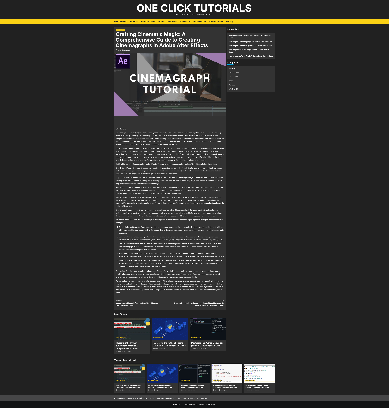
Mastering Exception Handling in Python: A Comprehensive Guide (249, 51)
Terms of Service (215, 21)
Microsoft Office (148, 21)
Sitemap (229, 21)
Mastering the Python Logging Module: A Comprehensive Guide (251, 42)
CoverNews (201, 404)
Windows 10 (185, 21)
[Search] (273, 21)
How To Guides (121, 21)
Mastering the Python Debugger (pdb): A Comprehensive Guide (250, 46)
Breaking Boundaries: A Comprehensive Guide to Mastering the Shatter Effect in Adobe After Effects (199, 303)
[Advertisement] (170, 122)
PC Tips (161, 21)
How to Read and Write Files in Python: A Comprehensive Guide (251, 56)
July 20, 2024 (224, 390)
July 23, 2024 (127, 351)
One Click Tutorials (194, 8)
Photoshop (172, 21)
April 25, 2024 (127, 50)
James (119, 50)
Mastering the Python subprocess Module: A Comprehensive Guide (127, 346)
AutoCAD (134, 21)
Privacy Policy (199, 21)
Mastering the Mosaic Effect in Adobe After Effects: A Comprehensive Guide (137, 303)
